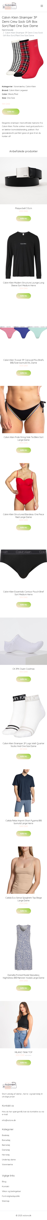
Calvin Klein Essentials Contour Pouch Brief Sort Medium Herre (23, 593)
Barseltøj (6, 1140)
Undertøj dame (9, 1159)
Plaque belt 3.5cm (23, 208)
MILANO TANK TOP (23, 1052)
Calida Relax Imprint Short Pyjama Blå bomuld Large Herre (23, 822)
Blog (4, 1181)
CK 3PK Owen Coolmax (24, 669)
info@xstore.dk (9, 1120)
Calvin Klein (31, 86)
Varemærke (19, 86)
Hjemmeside (7, 30)
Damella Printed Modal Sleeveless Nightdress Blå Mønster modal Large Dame (23, 976)
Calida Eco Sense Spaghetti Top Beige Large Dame (23, 899)
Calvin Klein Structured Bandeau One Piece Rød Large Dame (23, 515)
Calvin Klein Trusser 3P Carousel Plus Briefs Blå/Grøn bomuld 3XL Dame (23, 361)
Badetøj (5, 1135)
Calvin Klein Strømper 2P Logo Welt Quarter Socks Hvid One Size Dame (23, 744)
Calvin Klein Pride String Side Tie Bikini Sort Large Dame (23, 438)
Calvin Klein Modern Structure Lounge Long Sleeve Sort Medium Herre (23, 284)
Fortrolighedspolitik (11, 1196)
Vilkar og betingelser (11, 1191)
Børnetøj (6, 1145)
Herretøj (6, 1154)
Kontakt (5, 1186)
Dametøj (6, 1150)
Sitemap (5, 1201)
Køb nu (10, 111)
